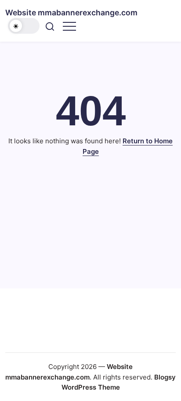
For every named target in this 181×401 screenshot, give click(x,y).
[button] (24, 26)
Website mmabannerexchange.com (71, 12)
